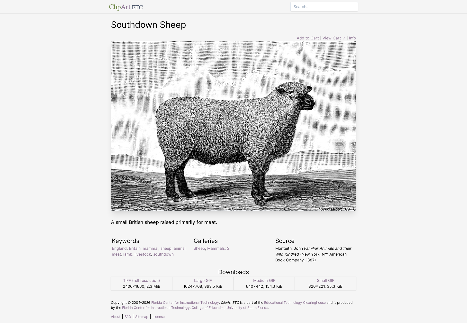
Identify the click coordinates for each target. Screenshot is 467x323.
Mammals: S (218, 248)
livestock (143, 254)
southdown (163, 254)
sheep (166, 248)
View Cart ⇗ (334, 38)
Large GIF (203, 280)
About (115, 316)
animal (180, 248)
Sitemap (141, 316)
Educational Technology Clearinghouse (295, 302)
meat (116, 254)
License (159, 316)
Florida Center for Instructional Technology (185, 302)
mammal (150, 248)
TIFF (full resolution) (141, 280)
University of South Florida (247, 307)
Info (352, 38)
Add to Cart (308, 38)
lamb (127, 254)
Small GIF (325, 280)
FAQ (128, 316)
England (119, 248)
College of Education (208, 307)
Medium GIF (264, 280)
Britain (135, 248)
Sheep (199, 248)
